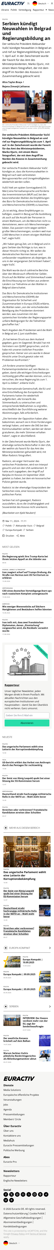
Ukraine (5, 9)
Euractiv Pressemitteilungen (18, 1145)
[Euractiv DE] (13, 3)
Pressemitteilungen (14, 1114)
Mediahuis (9, 1140)
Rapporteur (38, 9)
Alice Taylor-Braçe (12, 82)
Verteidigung (25, 9)
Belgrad (40, 525)
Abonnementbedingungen (17, 1222)
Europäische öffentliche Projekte (21, 1094)
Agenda (7, 1109)
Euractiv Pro (10, 1161)
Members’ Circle (12, 1119)
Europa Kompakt (13, 529)
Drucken (10, 535)
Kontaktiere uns (12, 1135)
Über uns (8, 1130)
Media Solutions (12, 1090)
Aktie (22, 535)
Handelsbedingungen (15, 1226)
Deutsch (42, 3)
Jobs (5, 1104)
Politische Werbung (14, 1150)
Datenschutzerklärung (15, 1213)
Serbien (30, 529)
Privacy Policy (18, 1233)
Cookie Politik (37, 1213)
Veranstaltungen (12, 1099)
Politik (14, 9)
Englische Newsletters (15, 1180)
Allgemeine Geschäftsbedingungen (22, 1217)
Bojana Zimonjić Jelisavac (16, 86)
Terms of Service (38, 1233)
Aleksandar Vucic (24, 525)
